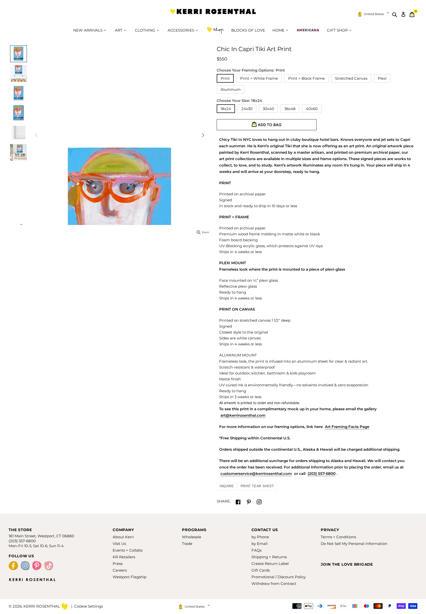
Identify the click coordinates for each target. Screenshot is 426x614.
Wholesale (191, 537)
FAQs (256, 550)
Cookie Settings (88, 606)
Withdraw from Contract (273, 583)
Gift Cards (260, 570)
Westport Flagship (129, 577)
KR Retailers (124, 557)
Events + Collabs (127, 550)
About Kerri (123, 537)
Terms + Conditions (338, 537)
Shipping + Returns (269, 557)
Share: (224, 501)
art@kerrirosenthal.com (243, 415)
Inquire (226, 486)
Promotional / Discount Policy (278, 577)
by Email (259, 543)
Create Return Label (270, 563)
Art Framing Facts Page (347, 426)
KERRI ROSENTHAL (213, 14)
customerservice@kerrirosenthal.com (256, 473)
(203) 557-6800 (322, 473)
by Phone (260, 537)
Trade (187, 543)
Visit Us (119, 543)
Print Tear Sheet (257, 486)
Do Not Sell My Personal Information (354, 543)
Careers (120, 570)
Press (118, 563)
